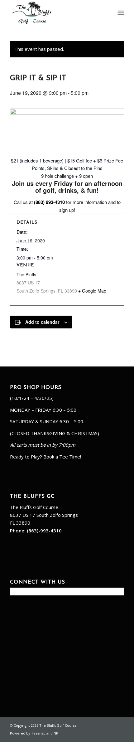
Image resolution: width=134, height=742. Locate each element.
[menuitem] (120, 12)
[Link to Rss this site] (119, 725)
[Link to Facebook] (100, 725)
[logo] (55, 12)
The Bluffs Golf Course (34, 507)
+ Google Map (92, 291)
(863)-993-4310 (44, 530)
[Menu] (120, 12)
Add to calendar (42, 322)
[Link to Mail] (110, 725)
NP (56, 733)
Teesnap (38, 733)
